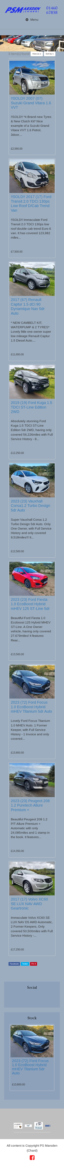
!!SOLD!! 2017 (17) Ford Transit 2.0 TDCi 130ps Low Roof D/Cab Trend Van (31, 204)
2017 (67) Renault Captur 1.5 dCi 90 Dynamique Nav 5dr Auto (28, 307)
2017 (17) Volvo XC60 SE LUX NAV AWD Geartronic (29, 904)
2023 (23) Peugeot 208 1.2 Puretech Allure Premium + (30, 805)
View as (36, 54)
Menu (34, 19)
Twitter (25, 964)
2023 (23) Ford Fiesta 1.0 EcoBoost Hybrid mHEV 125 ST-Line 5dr (30, 604)
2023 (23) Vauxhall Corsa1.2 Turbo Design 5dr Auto (30, 505)
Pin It (33, 964)
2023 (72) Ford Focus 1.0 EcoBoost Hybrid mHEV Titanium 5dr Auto (31, 707)
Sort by (49, 54)
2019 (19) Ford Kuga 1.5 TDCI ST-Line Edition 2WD (31, 407)
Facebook (14, 964)
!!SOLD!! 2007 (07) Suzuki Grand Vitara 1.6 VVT (31, 103)
